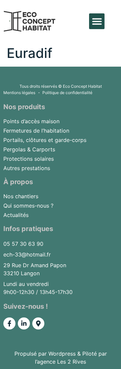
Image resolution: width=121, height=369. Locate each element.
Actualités (16, 215)
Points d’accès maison (31, 121)
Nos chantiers (20, 196)
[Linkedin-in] (24, 323)
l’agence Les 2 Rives (60, 361)
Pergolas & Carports (29, 149)
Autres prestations (26, 168)
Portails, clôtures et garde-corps (44, 140)
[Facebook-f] (9, 323)
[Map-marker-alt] (38, 323)
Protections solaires (28, 158)
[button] (97, 21)
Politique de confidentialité (67, 92)
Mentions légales (19, 92)
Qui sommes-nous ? (28, 205)
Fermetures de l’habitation (36, 130)
